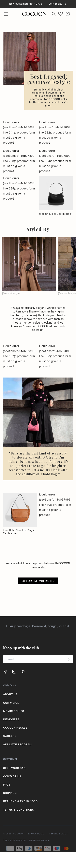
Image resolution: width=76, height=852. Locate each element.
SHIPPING (10, 793)
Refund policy (58, 834)
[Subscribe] (68, 659)
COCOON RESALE (15, 728)
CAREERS (9, 736)
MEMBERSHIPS (13, 711)
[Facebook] (5, 672)
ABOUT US (10, 694)
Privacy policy (36, 834)
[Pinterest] (23, 672)
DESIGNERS (11, 719)
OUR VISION (11, 703)
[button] (6, 13)
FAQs (7, 785)
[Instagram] (14, 672)
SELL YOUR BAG (14, 768)
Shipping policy (39, 841)
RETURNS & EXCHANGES (20, 801)
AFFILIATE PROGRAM (17, 745)
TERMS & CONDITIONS (18, 810)
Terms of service (14, 841)
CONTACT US (12, 776)
